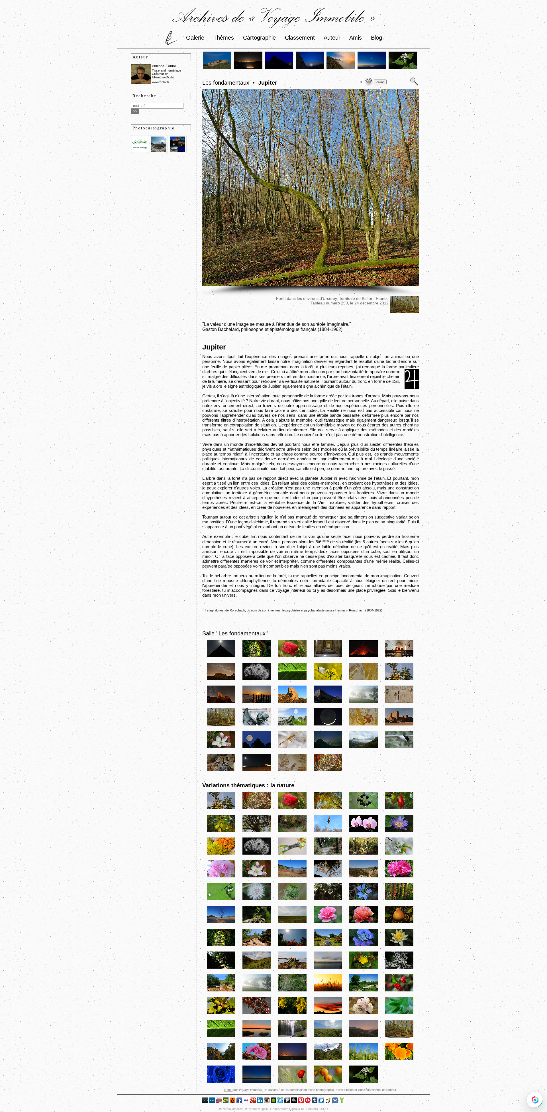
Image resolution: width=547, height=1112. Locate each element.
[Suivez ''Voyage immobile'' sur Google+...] (253, 1101)
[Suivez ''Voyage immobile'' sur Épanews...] (232, 1101)
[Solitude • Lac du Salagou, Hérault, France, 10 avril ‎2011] (221, 922)
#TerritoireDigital (256, 1109)
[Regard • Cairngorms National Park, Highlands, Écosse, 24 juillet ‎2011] (256, 967)
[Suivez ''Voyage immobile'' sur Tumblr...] (314, 1101)
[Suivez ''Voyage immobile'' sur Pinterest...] (301, 1101)
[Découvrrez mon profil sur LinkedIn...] (260, 1101)
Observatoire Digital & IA (287, 1109)
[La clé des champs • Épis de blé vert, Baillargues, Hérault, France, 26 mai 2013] (363, 1058)
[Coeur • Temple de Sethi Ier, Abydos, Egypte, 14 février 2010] (328, 656)
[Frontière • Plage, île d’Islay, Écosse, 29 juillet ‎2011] (292, 967)
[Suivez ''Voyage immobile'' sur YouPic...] (342, 1101)
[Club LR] (219, 1101)
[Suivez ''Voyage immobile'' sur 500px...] (205, 1101)
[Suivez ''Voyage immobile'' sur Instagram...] (267, 1101)
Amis (355, 37)
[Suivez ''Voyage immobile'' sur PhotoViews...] (294, 1101)
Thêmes (223, 37)
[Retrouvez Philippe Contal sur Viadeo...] (328, 1101)
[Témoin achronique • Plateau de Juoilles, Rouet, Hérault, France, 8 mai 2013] (328, 1058)
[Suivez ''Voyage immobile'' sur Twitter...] (321, 1101)
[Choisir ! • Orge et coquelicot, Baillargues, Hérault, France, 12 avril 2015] (292, 1081)
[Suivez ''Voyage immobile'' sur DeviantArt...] (225, 1101)
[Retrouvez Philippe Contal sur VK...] (335, 1101)
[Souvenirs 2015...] (178, 152)
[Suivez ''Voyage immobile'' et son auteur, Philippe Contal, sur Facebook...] (239, 1101)
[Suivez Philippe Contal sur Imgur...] (273, 1101)
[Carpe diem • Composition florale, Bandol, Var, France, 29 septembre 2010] (292, 853)
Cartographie (259, 37)
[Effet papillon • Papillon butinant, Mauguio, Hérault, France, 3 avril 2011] (328, 679)
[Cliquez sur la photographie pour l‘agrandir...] (310, 284)
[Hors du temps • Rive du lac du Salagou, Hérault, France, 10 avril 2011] (292, 876)
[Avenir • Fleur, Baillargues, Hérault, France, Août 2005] (292, 656)
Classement (300, 37)
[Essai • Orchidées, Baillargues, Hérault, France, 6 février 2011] (363, 830)
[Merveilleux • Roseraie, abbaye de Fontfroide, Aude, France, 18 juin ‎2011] (363, 922)
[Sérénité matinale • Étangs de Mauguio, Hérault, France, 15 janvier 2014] (256, 1081)
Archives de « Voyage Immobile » (274, 16)
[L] (292, 1036)
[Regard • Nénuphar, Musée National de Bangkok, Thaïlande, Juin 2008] (399, 830)
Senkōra (312, 1109)
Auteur (332, 37)
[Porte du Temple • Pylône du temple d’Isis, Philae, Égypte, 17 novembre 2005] (399, 724)
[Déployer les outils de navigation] (535, 1100)
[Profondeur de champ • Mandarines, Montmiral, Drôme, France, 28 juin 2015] (328, 1081)
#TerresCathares (231, 1109)
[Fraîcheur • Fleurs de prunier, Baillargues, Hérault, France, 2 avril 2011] (399, 853)
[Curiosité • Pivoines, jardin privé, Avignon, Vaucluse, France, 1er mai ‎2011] (399, 876)
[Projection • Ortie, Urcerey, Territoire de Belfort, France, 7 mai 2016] (403, 67)
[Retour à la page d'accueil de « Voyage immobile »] (171, 37)
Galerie (195, 37)
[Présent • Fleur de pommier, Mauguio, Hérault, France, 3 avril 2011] (221, 747)
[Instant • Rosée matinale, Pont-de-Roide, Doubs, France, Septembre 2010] (363, 808)
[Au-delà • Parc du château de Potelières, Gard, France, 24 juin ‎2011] (256, 656)
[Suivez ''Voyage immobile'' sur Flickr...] (246, 1101)
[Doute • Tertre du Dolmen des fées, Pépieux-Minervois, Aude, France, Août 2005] (256, 830)
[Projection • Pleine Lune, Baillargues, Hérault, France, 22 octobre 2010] (256, 747)
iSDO (324, 1109)
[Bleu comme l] (221, 1081)
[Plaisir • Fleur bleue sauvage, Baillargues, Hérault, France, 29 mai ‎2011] (363, 899)
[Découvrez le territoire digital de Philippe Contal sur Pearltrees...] (280, 1101)
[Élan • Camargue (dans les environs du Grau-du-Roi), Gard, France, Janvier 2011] (328, 830)
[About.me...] (212, 1101)
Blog (376, 37)
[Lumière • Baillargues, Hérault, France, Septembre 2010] (221, 830)
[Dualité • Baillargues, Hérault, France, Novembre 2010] (399, 808)
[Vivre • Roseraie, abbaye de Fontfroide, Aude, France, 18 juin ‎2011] (328, 922)
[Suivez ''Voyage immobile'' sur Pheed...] (287, 1101)
